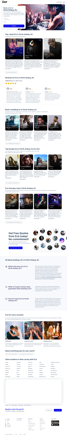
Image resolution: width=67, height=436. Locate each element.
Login (64, 2)
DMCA (25, 434)
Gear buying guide (31, 423)
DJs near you (30, 426)
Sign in (41, 429)
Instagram (9, 426)
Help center (42, 420)
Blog (29, 420)
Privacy (20, 434)
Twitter (8, 423)
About (41, 425)
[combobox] (9, 19)
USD (7, 421)
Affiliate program (31, 429)
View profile (8, 68)
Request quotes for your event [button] (15, 247)
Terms (16, 434)
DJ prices (30, 428)
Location (5, 18)
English (8, 419)
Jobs (41, 426)
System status (42, 423)
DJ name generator (31, 425)
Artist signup (59, 2)
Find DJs (30, 421)
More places (19, 420)
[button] (11, 72)
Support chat (42, 421)
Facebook (9, 424)
